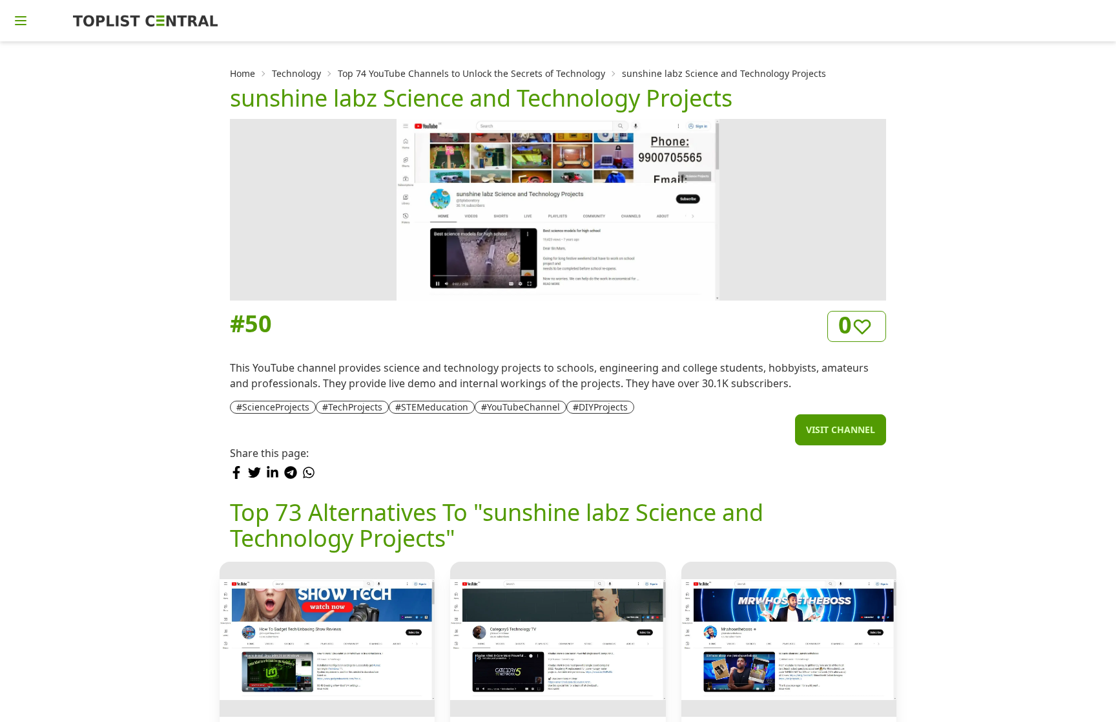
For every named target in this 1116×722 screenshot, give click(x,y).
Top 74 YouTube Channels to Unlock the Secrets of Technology (471, 73)
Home (242, 73)
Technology (296, 73)
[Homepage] (145, 20)
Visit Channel (840, 429)
